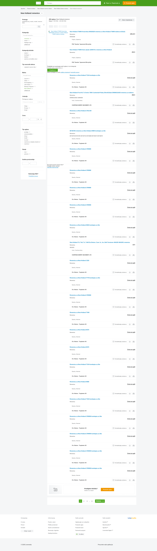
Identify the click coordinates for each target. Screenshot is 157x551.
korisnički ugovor (75, 72)
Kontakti (23, 527)
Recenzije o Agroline (53, 530)
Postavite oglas (107, 489)
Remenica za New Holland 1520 (79, 260)
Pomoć (22, 524)
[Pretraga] (46, 3)
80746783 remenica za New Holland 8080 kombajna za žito (88, 131)
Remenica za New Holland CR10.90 (80, 110)
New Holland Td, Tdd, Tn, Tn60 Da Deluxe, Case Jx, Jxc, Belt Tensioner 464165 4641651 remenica (100, 242)
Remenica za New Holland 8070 (79, 329)
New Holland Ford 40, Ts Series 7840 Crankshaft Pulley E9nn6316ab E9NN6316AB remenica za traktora (102, 92)
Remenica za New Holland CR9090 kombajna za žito (86, 416)
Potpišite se (53, 70)
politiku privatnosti (65, 72)
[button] (129, 44)
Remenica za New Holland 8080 (79, 381)
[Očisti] (43, 24)
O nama (23, 522)
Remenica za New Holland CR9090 (80, 205)
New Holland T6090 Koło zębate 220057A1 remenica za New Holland (91, 49)
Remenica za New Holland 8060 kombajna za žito (85, 225)
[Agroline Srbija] (27, 3)
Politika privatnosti (52, 524)
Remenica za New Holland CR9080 (80, 149)
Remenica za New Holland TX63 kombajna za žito (85, 399)
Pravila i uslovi (51, 522)
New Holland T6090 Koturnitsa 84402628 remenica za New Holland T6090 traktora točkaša (97, 31)
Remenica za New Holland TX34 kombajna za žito (85, 75)
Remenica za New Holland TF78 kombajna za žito (85, 278)
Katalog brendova (52, 533)
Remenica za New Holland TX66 (79, 312)
